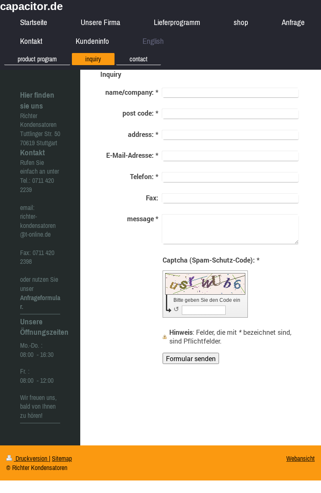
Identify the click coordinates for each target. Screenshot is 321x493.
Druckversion (31, 458)
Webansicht (300, 458)
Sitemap (62, 458)
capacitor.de (31, 6)
